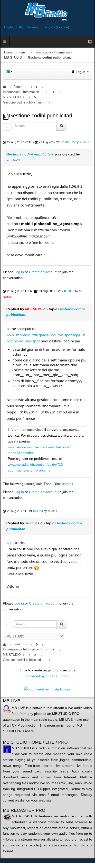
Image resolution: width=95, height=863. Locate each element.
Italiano (33, 27)
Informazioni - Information (52, 52)
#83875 (70, 142)
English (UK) (14, 27)
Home (8, 52)
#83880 (69, 291)
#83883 (38, 511)
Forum (23, 52)
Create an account (43, 272)
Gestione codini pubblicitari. (30, 154)
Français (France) (55, 27)
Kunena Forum (57, 676)
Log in (19, 272)
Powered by (35, 676)
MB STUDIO (13, 57)
